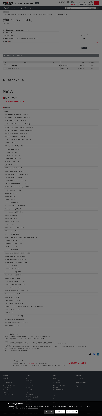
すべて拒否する (60, 411)
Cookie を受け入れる (72, 411)
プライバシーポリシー (33, 408)
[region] (51, 408)
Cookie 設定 (49, 411)
